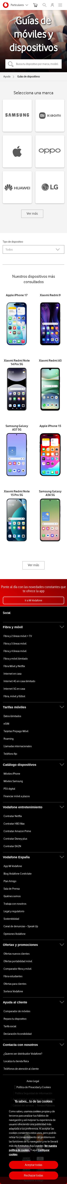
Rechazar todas (33, 1175)
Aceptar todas (33, 1165)
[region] (33, 1136)
